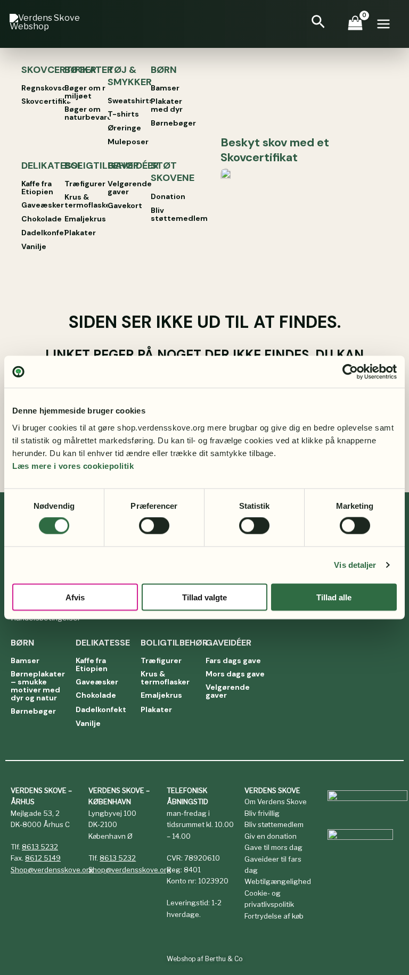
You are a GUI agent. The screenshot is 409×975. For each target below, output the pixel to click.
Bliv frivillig (262, 813)
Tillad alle (333, 596)
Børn (164, 69)
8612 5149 (43, 858)
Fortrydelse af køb (274, 916)
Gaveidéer (133, 165)
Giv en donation (270, 836)
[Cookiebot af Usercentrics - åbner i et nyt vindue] (350, 372)
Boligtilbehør (101, 165)
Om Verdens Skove (275, 801)
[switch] (154, 525)
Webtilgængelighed (277, 881)
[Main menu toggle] (387, 24)
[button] (322, 24)
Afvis (75, 596)
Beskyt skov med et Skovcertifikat (274, 150)
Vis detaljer (355, 564)
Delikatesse (52, 165)
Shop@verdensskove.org (52, 869)
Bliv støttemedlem (274, 824)
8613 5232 (40, 846)
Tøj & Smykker (130, 75)
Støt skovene (172, 171)
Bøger (80, 69)
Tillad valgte (204, 596)
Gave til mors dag (273, 847)
